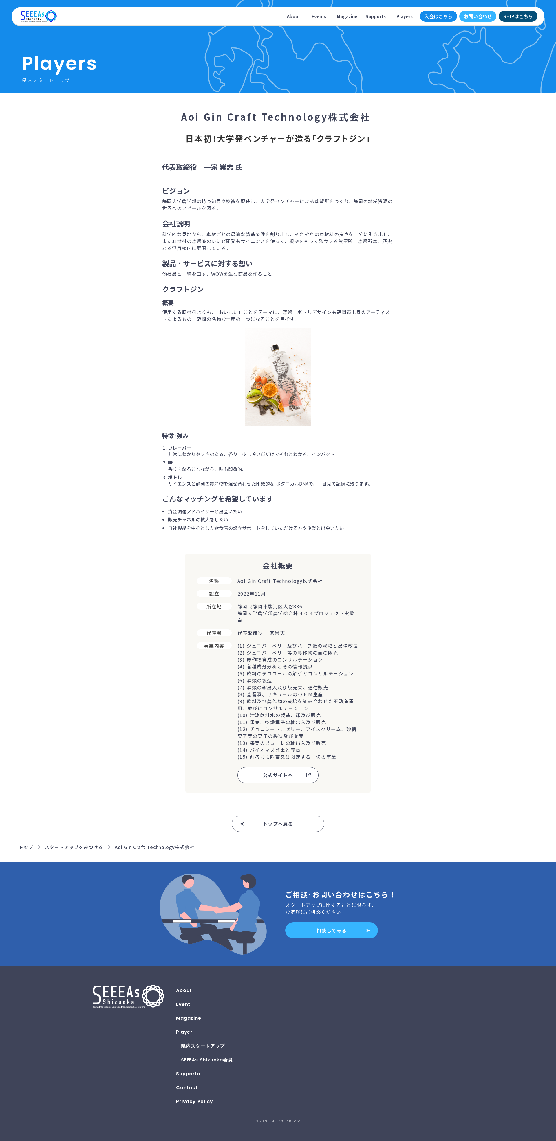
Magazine (347, 16)
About (293, 16)
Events (319, 16)
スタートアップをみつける (74, 847)
